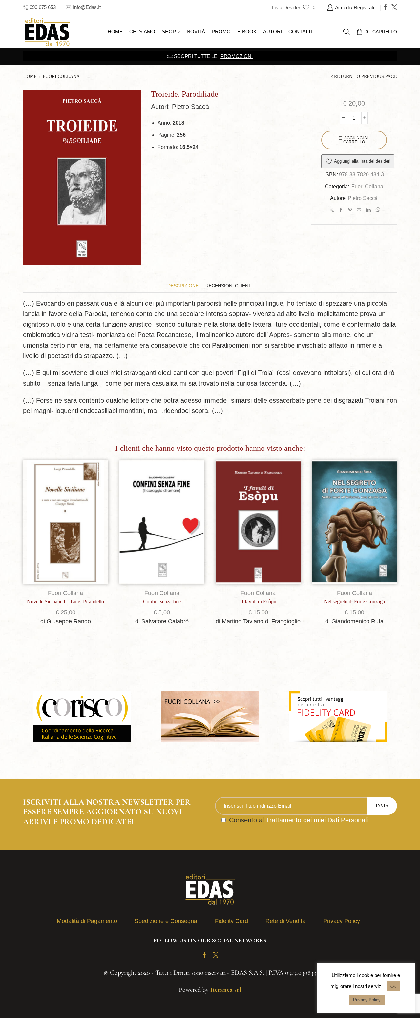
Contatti (300, 31)
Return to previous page (365, 76)
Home (115, 31)
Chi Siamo (142, 31)
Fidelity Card (231, 921)
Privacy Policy (341, 921)
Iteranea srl (225, 990)
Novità (196, 31)
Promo (221, 31)
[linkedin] (368, 210)
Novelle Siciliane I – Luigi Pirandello (65, 601)
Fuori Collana (61, 76)
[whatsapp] (377, 210)
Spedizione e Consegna (166, 921)
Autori (272, 31)
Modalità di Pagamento (87, 921)
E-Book (247, 31)
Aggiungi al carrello (356, 140)
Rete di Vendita (285, 921)
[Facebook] (385, 7)
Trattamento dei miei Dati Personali (317, 820)
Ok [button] (393, 986)
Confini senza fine (162, 601)
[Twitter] (394, 7)
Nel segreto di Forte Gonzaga (354, 601)
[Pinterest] (350, 210)
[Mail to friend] (359, 210)
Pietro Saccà (363, 198)
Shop (169, 31)
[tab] (183, 285)
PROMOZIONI (236, 56)
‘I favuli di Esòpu (258, 601)
